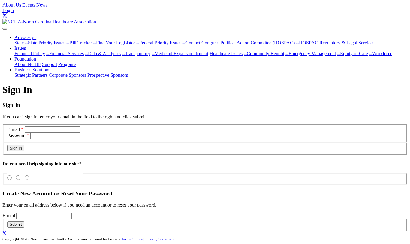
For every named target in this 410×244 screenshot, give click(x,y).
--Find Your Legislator (114, 42)
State (19, 42)
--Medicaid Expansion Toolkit (180, 53)
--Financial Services (65, 53)
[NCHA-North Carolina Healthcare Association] (49, 21)
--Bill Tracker (79, 42)
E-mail (13, 129)
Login (8, 10)
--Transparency (136, 53)
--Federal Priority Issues (158, 42)
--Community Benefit (264, 53)
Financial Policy (29, 53)
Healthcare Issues (226, 53)
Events (28, 4)
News (41, 4)
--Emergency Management (310, 53)
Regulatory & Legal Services (346, 42)
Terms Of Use (132, 239)
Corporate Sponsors (67, 75)
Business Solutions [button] (32, 69)
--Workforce (380, 53)
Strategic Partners (30, 75)
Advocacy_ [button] (25, 37)
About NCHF (27, 64)
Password (16, 135)
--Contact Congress (200, 42)
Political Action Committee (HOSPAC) (257, 42)
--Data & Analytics (103, 53)
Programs (67, 64)
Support (49, 64)
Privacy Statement (160, 239)
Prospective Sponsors (107, 75)
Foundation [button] (25, 58)
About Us (11, 4)
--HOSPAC (307, 42)
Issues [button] (20, 48)
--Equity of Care (352, 53)
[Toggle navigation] (4, 29)
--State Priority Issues (45, 42)
